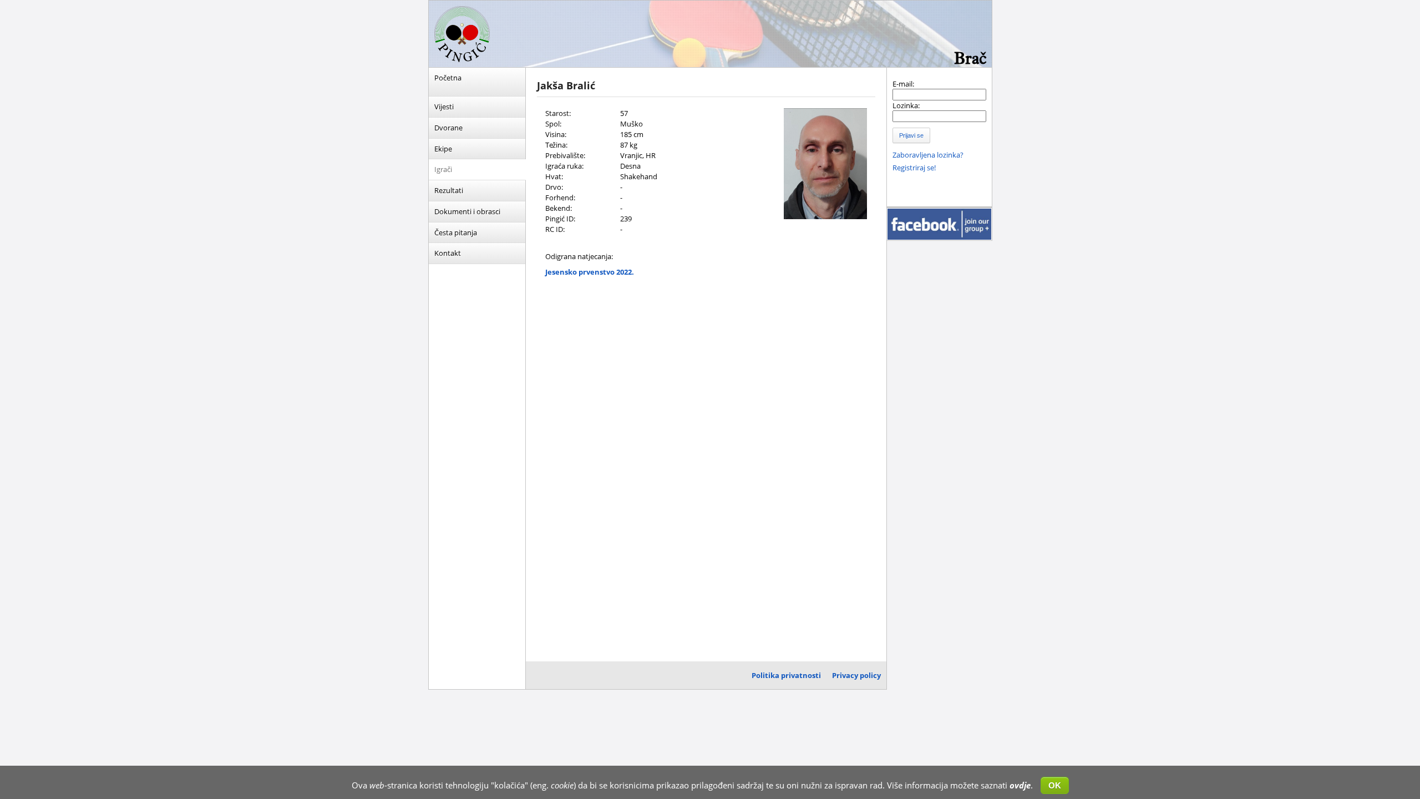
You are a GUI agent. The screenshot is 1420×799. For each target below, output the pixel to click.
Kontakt (447, 253)
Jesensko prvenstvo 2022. (589, 272)
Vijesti (444, 107)
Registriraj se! (914, 168)
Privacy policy (856, 675)
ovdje (1020, 785)
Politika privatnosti (786, 675)
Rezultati (448, 190)
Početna (448, 78)
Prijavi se (911, 135)
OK (1054, 785)
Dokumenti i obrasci (467, 211)
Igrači (443, 169)
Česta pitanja (455, 232)
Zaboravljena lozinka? (927, 155)
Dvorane (448, 128)
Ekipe (443, 149)
